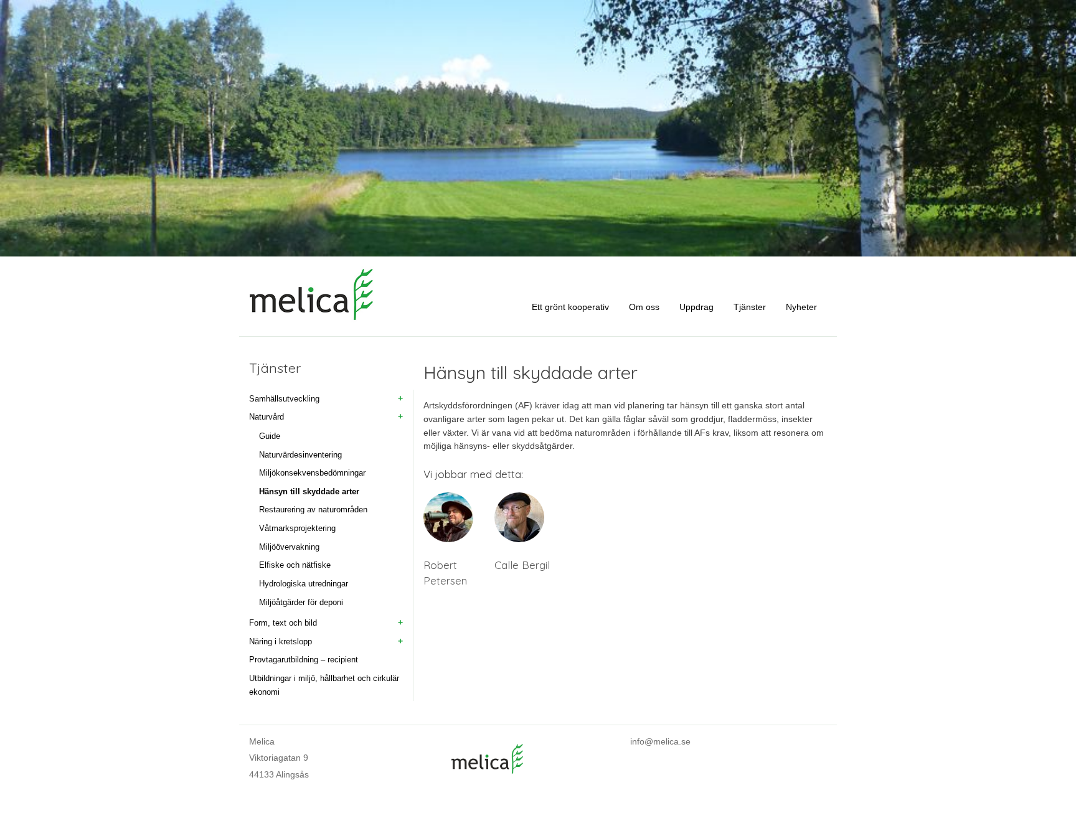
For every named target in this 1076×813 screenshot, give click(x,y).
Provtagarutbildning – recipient (303, 659)
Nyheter (801, 307)
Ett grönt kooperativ (570, 307)
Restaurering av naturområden (313, 509)
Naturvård (266, 416)
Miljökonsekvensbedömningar (312, 472)
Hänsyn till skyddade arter (309, 491)
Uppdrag (696, 307)
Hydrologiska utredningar (303, 583)
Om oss (644, 307)
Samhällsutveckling (284, 398)
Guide (269, 436)
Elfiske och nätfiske (295, 565)
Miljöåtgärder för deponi (301, 602)
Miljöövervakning (289, 547)
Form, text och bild (283, 622)
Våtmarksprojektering (297, 528)
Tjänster (750, 307)
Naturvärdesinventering (300, 454)
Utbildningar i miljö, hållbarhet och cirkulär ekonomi (324, 685)
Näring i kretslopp (280, 641)
